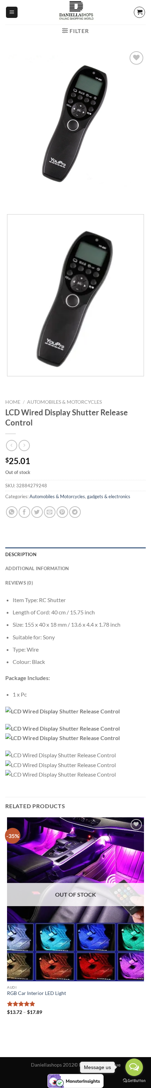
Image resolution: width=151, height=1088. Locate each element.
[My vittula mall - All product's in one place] (75, 12)
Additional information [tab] (37, 568)
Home (12, 402)
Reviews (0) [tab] (19, 583)
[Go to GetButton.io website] (134, 1081)
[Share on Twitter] (37, 512)
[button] (12, 12)
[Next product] (11, 445)
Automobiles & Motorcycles (64, 402)
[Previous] (12, 197)
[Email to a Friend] (49, 512)
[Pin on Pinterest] (62, 512)
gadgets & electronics (108, 496)
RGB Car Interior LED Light (36, 993)
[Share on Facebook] (24, 512)
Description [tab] (21, 554)
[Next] (31, 197)
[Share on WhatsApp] (12, 512)
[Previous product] (24, 445)
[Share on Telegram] (75, 512)
